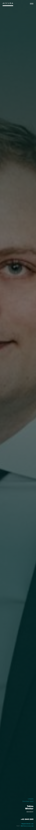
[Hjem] (8, 5)
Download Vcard (27, 801)
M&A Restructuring (26, 826)
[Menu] (31, 4)
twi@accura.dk (26, 823)
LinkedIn (30, 799)
